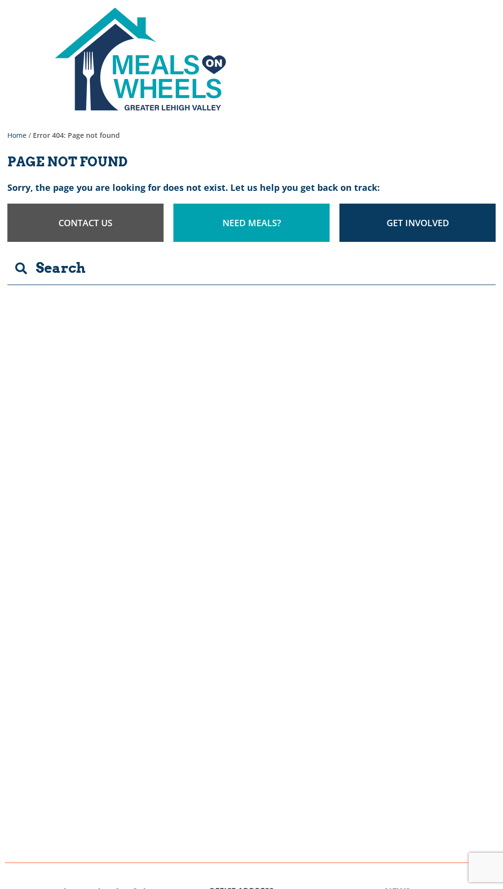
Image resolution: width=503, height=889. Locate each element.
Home (17, 135)
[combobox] (251, 268)
